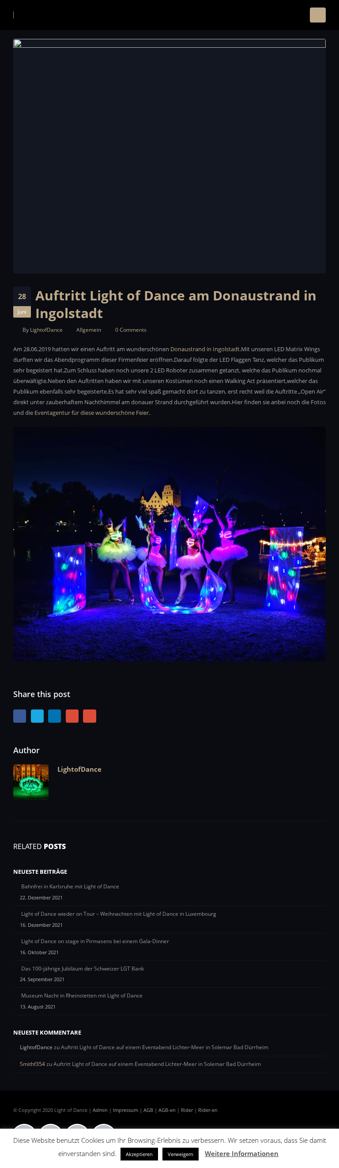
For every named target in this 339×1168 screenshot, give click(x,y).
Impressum (125, 1110)
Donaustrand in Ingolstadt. (205, 349)
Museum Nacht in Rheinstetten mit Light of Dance (82, 995)
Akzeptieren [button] (139, 1154)
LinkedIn (54, 715)
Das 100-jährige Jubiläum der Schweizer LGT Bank (82, 968)
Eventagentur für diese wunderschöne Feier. (92, 413)
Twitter (37, 715)
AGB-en (167, 1110)
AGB (148, 1110)
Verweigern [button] (180, 1154)
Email (89, 715)
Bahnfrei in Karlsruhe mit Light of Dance (70, 886)
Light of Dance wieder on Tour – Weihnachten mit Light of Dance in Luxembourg (118, 914)
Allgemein (88, 329)
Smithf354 (32, 1064)
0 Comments (131, 329)
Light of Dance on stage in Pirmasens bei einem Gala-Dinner (95, 941)
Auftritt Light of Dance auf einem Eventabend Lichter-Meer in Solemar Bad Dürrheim (164, 1047)
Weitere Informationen (242, 1153)
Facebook (19, 715)
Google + (72, 715)
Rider (187, 1110)
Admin (100, 1110)
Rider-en (208, 1110)
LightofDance (46, 329)
